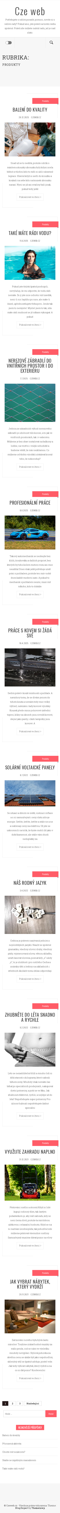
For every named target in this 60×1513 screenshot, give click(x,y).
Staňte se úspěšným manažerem (19, 1460)
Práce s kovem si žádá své (30, 633)
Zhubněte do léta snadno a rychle (30, 1017)
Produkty (45, 100)
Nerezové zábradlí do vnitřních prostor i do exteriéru (30, 365)
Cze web (30, 11)
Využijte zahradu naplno (30, 1151)
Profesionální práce (30, 502)
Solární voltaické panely (30, 767)
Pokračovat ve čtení (29, 197)
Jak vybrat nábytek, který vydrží (30, 1284)
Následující (32, 1403)
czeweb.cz (36, 117)
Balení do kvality (30, 109)
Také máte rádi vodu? (30, 232)
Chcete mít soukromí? (13, 1451)
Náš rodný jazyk (30, 882)
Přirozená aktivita (11, 1443)
